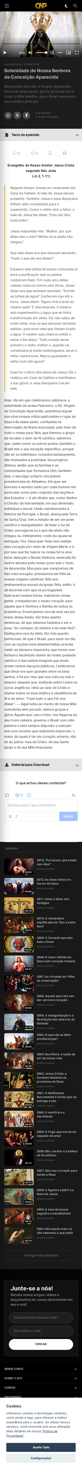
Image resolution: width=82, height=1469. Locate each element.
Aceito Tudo (41, 1447)
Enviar (40, 1344)
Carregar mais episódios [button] (41, 1255)
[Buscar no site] (75, 5)
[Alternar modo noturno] (66, 5)
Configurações (41, 1458)
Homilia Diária (12, 64)
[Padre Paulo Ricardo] (41, 6)
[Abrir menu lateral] (6, 5)
